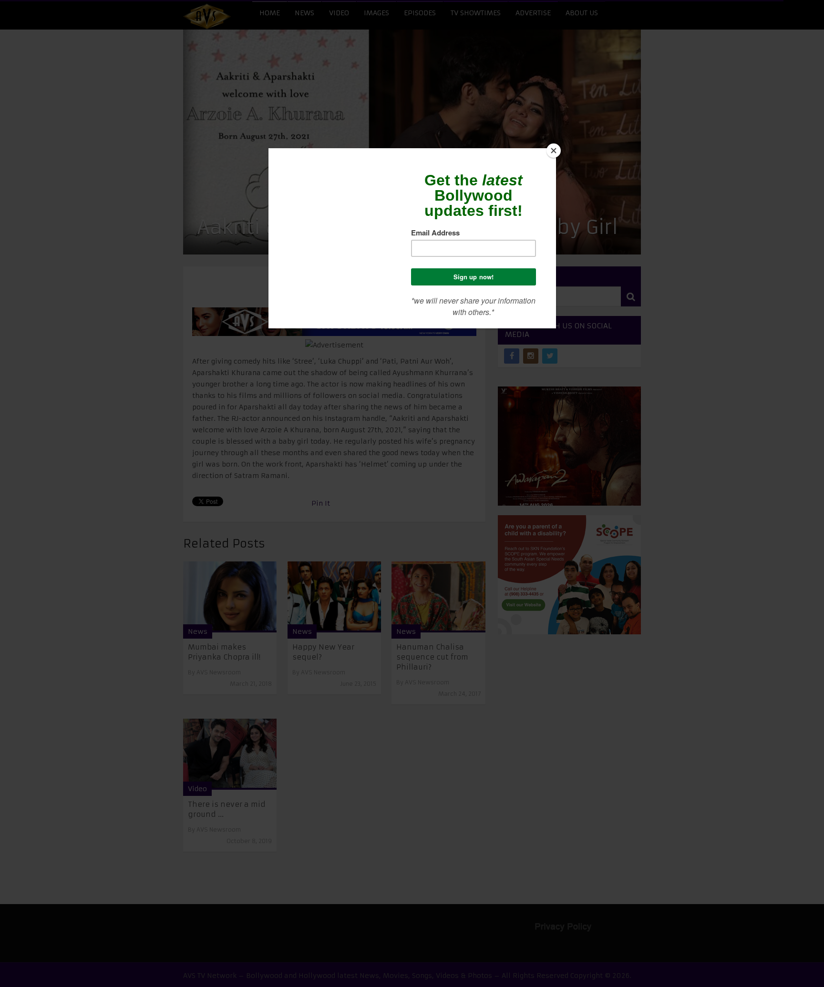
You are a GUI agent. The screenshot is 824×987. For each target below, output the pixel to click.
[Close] (553, 150)
